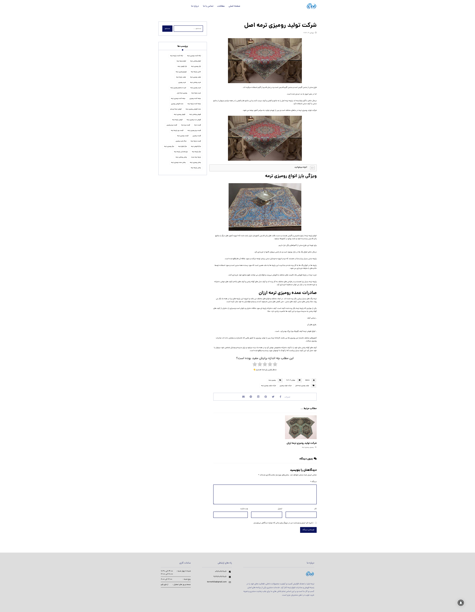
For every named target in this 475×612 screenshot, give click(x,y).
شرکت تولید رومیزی (286, 386)
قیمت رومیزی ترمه (182, 136)
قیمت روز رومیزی (172, 125)
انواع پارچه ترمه (181, 61)
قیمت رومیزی (197, 136)
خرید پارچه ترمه (196, 93)
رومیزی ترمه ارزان (182, 93)
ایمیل (280, 508)
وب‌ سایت (244, 508)
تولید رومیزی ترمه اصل (302, 386)
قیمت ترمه (197, 125)
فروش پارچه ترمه (177, 120)
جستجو (167, 28)
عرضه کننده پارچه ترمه (194, 104)
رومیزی (312, 447)
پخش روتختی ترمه (181, 157)
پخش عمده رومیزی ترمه (178, 162)
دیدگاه (313, 481)
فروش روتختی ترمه (195, 114)
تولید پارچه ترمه (181, 77)
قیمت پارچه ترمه (196, 141)
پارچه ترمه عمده (196, 157)
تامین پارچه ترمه (196, 72)
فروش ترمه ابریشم (175, 109)
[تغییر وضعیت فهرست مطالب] (311, 168)
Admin (307, 380)
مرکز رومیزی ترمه (169, 146)
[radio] (275, 365)
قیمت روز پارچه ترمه (177, 130)
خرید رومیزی (182, 82)
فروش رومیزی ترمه (179, 114)
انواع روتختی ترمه (195, 61)
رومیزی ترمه (272, 380)
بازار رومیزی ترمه (196, 66)
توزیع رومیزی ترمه (181, 72)
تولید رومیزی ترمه (195, 77)
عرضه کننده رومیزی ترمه (178, 98)
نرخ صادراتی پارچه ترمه (181, 152)
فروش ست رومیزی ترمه (194, 120)
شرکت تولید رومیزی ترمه (268, 386)
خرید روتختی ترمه (195, 82)
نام (316, 508)
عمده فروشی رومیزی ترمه (193, 109)
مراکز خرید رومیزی (181, 141)
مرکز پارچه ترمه (196, 152)
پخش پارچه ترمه (196, 168)
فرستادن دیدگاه (308, 530)
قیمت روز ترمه (185, 125)
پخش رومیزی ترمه (195, 162)
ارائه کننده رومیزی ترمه (194, 56)
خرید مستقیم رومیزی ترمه (178, 88)
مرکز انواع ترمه (182, 146)
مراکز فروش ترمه (196, 146)
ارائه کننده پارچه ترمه (176, 56)
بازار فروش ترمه (182, 66)
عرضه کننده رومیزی (195, 98)
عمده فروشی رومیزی (177, 104)
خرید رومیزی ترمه (195, 88)
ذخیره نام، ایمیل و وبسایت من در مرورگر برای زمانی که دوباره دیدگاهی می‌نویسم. (283, 523)
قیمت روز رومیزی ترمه (194, 130)
